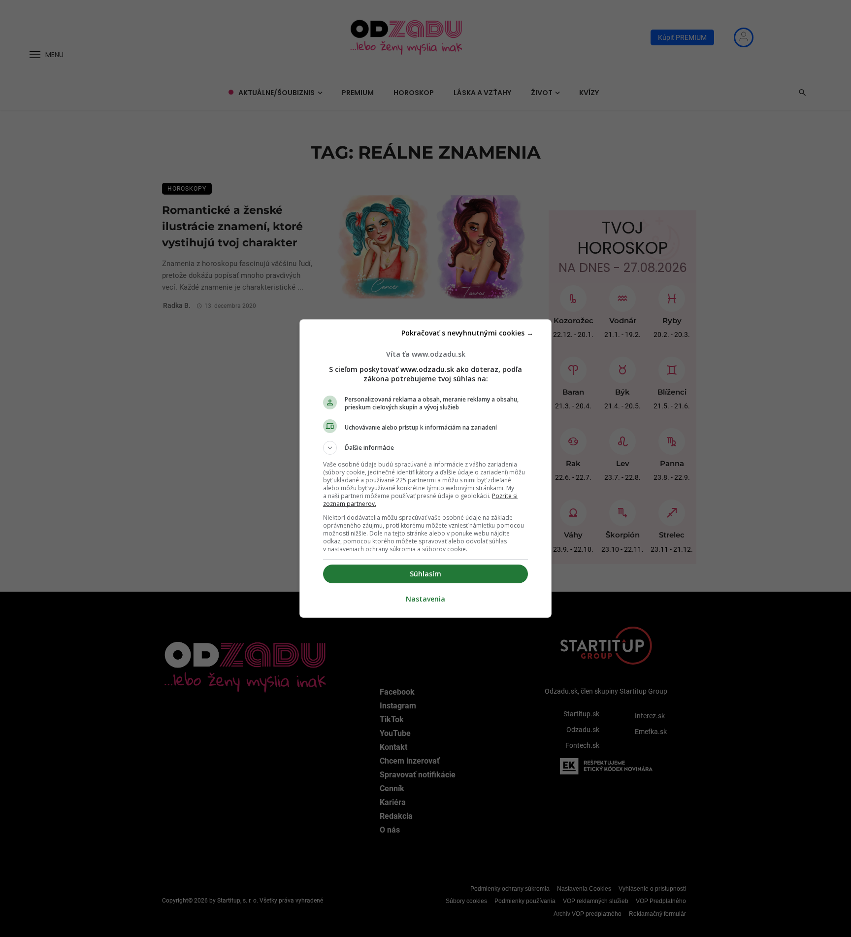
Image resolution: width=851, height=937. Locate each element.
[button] (425, 448)
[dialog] (425, 468)
